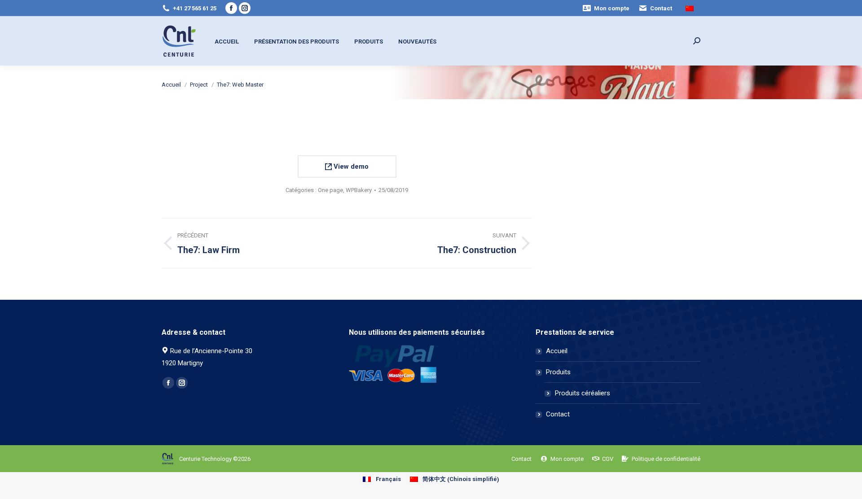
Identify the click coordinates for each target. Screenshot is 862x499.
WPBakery (359, 190)
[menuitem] (605, 8)
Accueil (556, 351)
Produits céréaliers (582, 393)
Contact (558, 414)
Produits (558, 372)
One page (330, 190)
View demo (350, 166)
